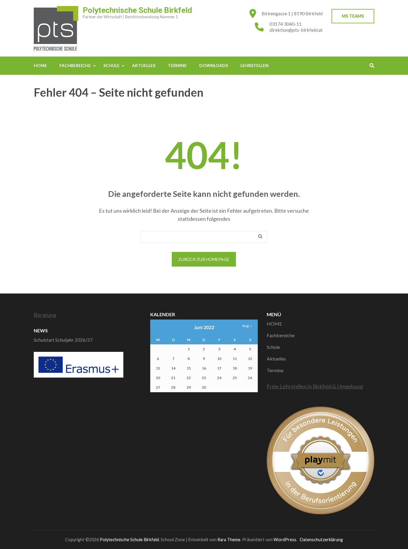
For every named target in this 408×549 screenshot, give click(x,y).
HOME (40, 65)
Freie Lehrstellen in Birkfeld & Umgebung (315, 386)
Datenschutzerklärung (321, 539)
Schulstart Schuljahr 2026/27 (63, 340)
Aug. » (247, 325)
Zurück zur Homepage (203, 259)
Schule (111, 65)
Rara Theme (228, 539)
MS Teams (353, 16)
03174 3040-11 (285, 24)
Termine (177, 65)
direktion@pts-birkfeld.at (296, 30)
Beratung (45, 314)
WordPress (285, 539)
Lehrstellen (254, 65)
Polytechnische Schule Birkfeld (137, 10)
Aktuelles (143, 65)
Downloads (213, 65)
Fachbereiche (75, 65)
